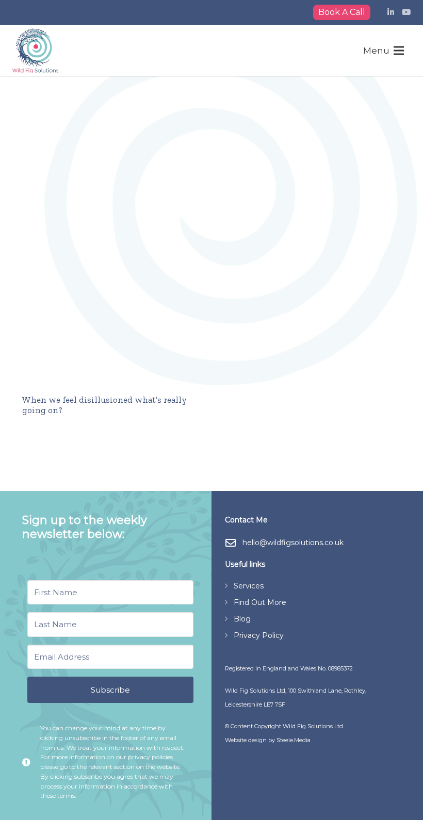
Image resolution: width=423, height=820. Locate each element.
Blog (242, 619)
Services (249, 586)
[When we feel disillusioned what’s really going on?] (110, 257)
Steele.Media (293, 740)
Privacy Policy (259, 635)
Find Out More (260, 602)
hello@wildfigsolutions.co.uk (293, 542)
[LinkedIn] (391, 13)
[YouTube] (406, 13)
